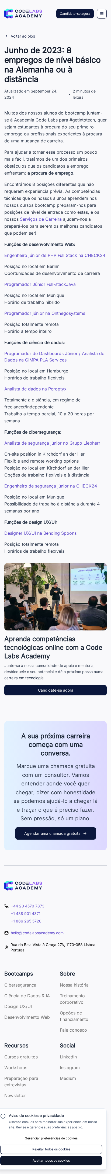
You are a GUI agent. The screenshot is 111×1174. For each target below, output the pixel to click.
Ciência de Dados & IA (27, 995)
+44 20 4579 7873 (27, 906)
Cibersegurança (20, 985)
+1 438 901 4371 (25, 913)
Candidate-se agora (75, 14)
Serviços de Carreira (41, 219)
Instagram (70, 1067)
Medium (68, 1078)
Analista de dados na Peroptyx (35, 389)
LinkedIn (68, 1056)
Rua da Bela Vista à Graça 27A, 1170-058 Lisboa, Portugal (53, 947)
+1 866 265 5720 (26, 921)
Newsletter (15, 1095)
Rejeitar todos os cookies (51, 1149)
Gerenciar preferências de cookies (51, 1138)
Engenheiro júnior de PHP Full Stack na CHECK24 (54, 255)
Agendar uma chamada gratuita (52, 833)
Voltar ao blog (23, 36)
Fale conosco (73, 1030)
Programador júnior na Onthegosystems (44, 313)
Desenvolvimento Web (27, 1017)
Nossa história (74, 985)
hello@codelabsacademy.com (37, 933)
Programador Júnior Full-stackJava (40, 284)
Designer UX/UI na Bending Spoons (40, 533)
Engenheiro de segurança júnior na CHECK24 (50, 486)
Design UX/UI (18, 1006)
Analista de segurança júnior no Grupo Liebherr (52, 443)
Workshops (15, 1067)
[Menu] (102, 14)
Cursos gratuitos (21, 1056)
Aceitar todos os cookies (51, 1160)
